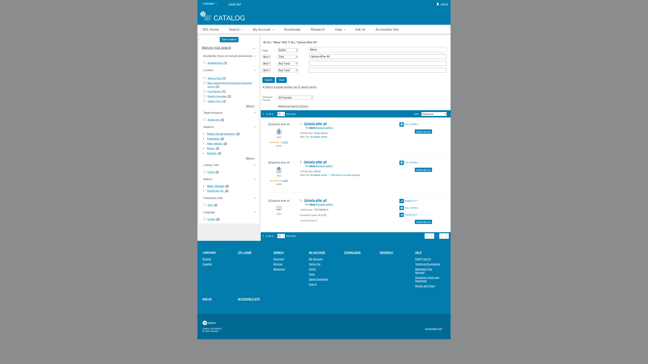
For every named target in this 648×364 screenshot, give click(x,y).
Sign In (313, 284)
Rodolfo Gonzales (217, 96)
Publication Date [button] (213, 198)
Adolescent (214, 119)
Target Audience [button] (212, 112)
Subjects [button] (208, 127)
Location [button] (208, 70)
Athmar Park (215, 78)
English (212, 219)
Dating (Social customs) (221, 133)
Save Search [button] (229, 39)
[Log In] (437, 4)
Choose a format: (267, 98)
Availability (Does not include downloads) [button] (227, 56)
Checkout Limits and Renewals (427, 279)
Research (318, 29)
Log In (444, 4)
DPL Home (210, 29)
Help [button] (339, 29)
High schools (214, 143)
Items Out (314, 264)
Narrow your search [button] (216, 48)
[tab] (229, 47)
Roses (211, 148)
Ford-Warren (214, 91)
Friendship (213, 138)
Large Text (234, 4)
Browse (277, 264)
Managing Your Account (423, 271)
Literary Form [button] (211, 165)
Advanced (279, 269)
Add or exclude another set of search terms (291, 87)
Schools (212, 153)
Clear (281, 80)
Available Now (215, 63)
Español (207, 264)
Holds (312, 269)
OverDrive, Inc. (215, 190)
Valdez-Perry (215, 101)
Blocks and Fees (425, 286)
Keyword (278, 259)
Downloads (292, 29)
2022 (210, 205)
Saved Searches (318, 279)
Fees (312, 274)
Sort (416, 114)
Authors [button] (207, 179)
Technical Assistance (427, 264)
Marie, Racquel (215, 186)
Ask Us (360, 29)
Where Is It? (410, 201)
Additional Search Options (293, 106)
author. (321, 127)
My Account (316, 259)
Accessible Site (387, 29)
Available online (318, 136)
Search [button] (234, 29)
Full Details (411, 124)
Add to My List (423, 131)
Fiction (211, 172)
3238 (285, 142)
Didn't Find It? (423, 259)
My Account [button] (262, 29)
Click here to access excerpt (345, 175)
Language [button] (209, 212)
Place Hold (410, 215)
